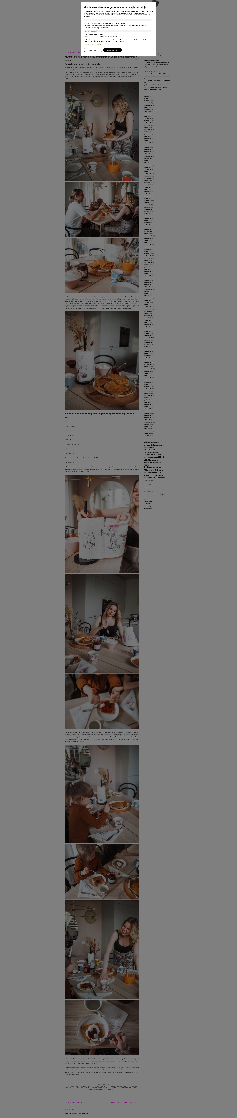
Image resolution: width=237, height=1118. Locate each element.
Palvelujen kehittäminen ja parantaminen (96, 28)
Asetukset (93, 50)
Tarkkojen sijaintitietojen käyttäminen (95, 34)
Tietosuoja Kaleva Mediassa (92, 44)
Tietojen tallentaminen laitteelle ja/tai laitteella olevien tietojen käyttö (104, 23)
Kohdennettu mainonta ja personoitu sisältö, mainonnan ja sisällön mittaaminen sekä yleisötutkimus (114, 25)
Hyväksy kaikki (112, 50)
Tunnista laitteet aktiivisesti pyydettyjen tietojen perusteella (101, 36)
